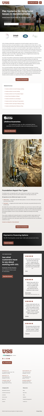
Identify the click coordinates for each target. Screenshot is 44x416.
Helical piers (6, 199)
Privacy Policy (39, 411)
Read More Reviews (7, 276)
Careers (3, 401)
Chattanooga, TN (26, 370)
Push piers (5, 203)
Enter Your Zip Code (7, 22)
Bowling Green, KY (26, 380)
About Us (4, 399)
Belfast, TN (25, 375)
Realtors (24, 397)
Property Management (27, 399)
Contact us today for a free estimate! (10, 222)
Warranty (24, 392)
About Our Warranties (10, 131)
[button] (40, 2)
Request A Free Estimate (22, 79)
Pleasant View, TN (6, 380)
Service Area (4, 397)
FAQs (24, 394)
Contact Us (25, 401)
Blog (24, 390)
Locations (4, 394)
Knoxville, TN (5, 375)
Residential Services (6, 390)
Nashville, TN (5, 370)
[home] (5, 2)
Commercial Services (6, 392)
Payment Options (9, 243)
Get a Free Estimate (27, 24)
